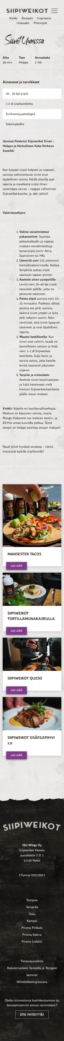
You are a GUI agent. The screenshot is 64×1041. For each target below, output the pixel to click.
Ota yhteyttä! (32, 1015)
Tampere (32, 900)
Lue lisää (16, 565)
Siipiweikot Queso (24, 678)
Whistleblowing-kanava (32, 982)
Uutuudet (23, 23)
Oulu (32, 914)
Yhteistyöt (40, 23)
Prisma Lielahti (32, 941)
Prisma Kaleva (31, 935)
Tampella (32, 907)
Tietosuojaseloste (32, 961)
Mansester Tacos (24, 554)
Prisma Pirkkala (32, 928)
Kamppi (32, 921)
